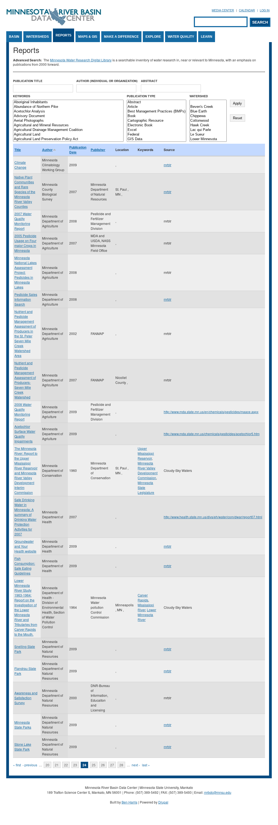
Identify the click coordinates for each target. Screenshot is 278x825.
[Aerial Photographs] (68, 120)
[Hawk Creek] (208, 125)
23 (75, 765)
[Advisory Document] (68, 116)
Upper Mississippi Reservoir (146, 453)
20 (47, 765)
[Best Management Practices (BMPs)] (156, 111)
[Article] (156, 107)
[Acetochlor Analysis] (68, 111)
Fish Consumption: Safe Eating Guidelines (24, 565)
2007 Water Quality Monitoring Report (22, 221)
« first (17, 765)
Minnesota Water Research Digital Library (81, 60)
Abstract (149, 81)
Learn (206, 37)
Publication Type (141, 96)
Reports (63, 35)
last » (146, 765)
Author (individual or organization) (107, 81)
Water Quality (181, 37)
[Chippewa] (208, 116)
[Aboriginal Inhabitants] (68, 102)
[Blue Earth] (208, 111)
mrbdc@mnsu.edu (217, 792)
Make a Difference (121, 37)
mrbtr (167, 164)
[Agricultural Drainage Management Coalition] (68, 130)
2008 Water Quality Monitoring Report (22, 411)
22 (66, 765)
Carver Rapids (143, 597)
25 (94, 765)
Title (17, 149)
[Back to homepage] (53, 24)
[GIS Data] (156, 139)
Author (47, 149)
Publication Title (27, 81)
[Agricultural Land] (68, 134)
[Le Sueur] (208, 134)
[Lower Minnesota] (208, 139)
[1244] (208, 102)
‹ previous (30, 765)
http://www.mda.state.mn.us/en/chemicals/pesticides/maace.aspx (211, 411)
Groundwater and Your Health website (25, 546)
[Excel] (156, 130)
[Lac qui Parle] (208, 130)
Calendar (247, 10)
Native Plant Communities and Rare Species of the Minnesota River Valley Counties (24, 192)
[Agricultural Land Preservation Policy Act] (68, 139)
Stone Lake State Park (22, 746)
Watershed (198, 96)
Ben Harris (129, 802)
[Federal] (156, 134)
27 (112, 765)
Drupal (163, 802)
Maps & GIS (87, 37)
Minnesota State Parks (22, 724)
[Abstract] (156, 102)
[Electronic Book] (156, 125)
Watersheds (37, 37)
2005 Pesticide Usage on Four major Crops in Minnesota (25, 243)
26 (103, 765)
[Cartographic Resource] (156, 120)
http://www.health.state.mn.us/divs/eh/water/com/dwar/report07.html (213, 517)
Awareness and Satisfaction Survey (25, 698)
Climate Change (20, 165)
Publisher (98, 149)
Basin (14, 37)
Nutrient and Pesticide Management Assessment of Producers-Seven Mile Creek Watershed (25, 379)
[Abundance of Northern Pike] (68, 107)
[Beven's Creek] (208, 107)
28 (121, 765)
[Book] (156, 116)
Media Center (223, 10)
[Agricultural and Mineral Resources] (68, 125)
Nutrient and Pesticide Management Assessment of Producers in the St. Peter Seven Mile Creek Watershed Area (25, 333)
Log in (265, 10)
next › (136, 765)
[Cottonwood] (208, 120)
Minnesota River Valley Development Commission (147, 470)
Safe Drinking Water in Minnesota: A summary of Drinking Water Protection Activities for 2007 (25, 516)
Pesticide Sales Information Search (25, 299)
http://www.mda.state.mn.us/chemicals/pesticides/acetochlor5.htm (212, 433)
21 (57, 765)
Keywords (21, 96)
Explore (153, 37)
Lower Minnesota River (147, 614)
